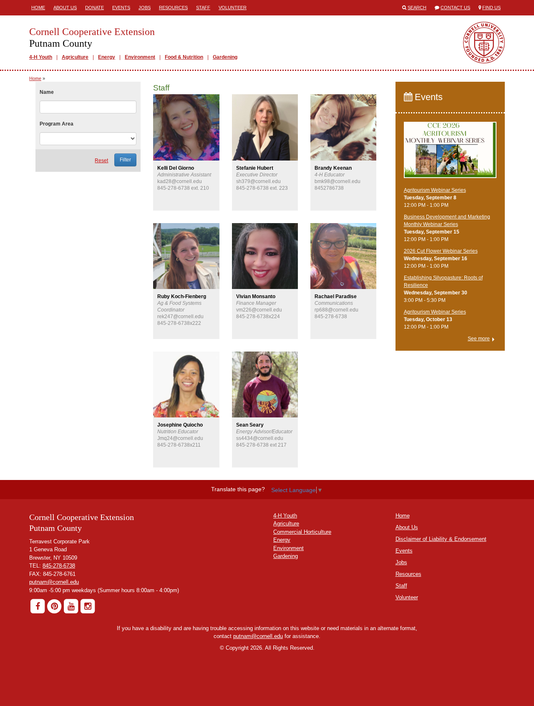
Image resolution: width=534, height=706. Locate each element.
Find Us (491, 7)
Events (121, 7)
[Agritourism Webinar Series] (450, 154)
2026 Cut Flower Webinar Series (441, 251)
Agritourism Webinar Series (435, 190)
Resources (173, 7)
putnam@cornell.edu (54, 582)
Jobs (145, 7)
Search (417, 7)
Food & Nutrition (184, 57)
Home (38, 7)
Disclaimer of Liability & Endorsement (440, 539)
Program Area (56, 124)
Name (47, 92)
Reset (101, 160)
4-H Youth (40, 57)
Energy (106, 57)
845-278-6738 (59, 566)
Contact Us (455, 7)
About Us (65, 7)
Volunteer (233, 7)
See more (479, 339)
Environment (140, 57)
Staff (203, 7)
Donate (94, 7)
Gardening (225, 57)
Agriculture (75, 57)
